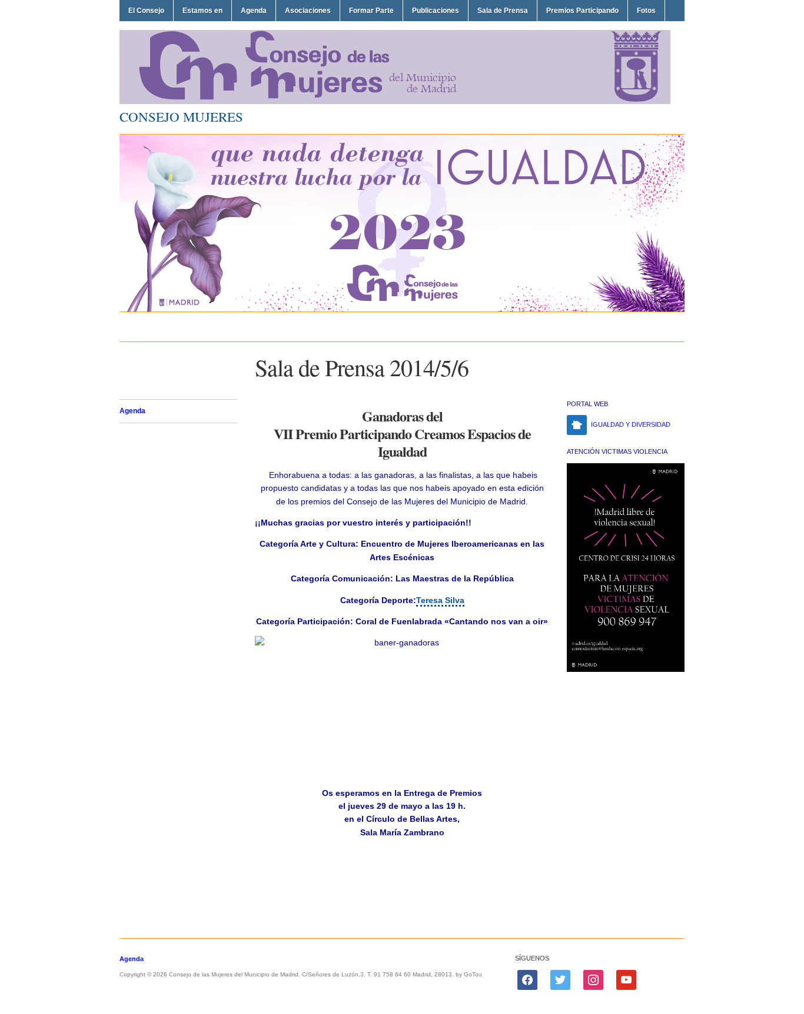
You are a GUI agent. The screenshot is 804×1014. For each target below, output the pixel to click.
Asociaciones (308, 10)
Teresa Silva (440, 600)
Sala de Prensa (502, 10)
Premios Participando (582, 10)
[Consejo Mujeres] (394, 102)
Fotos (646, 10)
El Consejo (146, 10)
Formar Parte (371, 10)
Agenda (254, 10)
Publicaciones (435, 10)
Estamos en (202, 10)
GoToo (473, 974)
